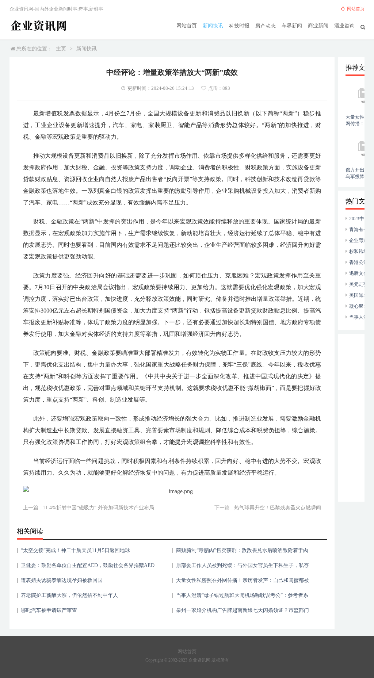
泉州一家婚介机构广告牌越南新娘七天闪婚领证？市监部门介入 (242, 613)
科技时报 (239, 25)
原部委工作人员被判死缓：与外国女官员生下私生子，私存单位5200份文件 (242, 568)
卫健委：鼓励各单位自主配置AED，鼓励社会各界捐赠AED (87, 565)
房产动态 (265, 25)
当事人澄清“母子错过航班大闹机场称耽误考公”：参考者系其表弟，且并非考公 (242, 598)
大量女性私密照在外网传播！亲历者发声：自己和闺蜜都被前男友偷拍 (242, 583)
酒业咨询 (344, 25)
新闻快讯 (213, 25)
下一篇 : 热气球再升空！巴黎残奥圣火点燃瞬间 (267, 507)
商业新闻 (318, 25)
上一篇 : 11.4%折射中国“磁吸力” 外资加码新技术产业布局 (88, 507)
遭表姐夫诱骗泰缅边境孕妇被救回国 (62, 580)
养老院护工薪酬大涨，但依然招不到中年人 (69, 595)
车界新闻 (292, 25)
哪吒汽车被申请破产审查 (49, 610)
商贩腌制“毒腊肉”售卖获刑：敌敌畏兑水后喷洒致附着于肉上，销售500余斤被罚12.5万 (242, 553)
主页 (61, 48)
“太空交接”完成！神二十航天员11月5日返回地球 (75, 550)
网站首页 (186, 25)
